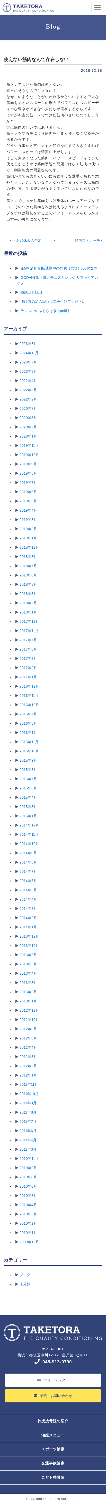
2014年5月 (28, 890)
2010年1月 (28, 1233)
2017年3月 (28, 658)
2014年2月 (28, 918)
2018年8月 (28, 557)
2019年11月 (29, 445)
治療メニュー (53, 1435)
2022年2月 (28, 399)
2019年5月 (28, 501)
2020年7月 (28, 408)
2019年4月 (28, 510)
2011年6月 (28, 1131)
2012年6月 (28, 1038)
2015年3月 (28, 807)
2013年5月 (28, 964)
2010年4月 (28, 1205)
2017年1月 (28, 677)
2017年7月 (28, 640)
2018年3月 (28, 594)
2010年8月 (28, 1177)
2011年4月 (28, 1140)
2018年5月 (28, 584)
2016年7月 (28, 714)
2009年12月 (29, 1242)
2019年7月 (28, 482)
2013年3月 (28, 983)
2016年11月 (29, 695)
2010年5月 (28, 1196)
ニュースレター (56, 1380)
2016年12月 (29, 686)
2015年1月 (28, 816)
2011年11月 (29, 1084)
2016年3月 (28, 723)
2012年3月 (28, 1057)
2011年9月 (28, 1103)
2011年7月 (28, 1121)
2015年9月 (28, 760)
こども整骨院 (53, 1477)
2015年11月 (29, 742)
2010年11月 (29, 1158)
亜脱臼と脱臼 (31, 292)
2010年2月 (28, 1223)
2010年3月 (28, 1214)
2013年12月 (29, 936)
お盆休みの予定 (28, 240)
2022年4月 (28, 381)
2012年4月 (28, 1047)
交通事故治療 (53, 1463)
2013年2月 (28, 992)
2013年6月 (28, 955)
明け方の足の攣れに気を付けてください (53, 301)
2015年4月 (28, 797)
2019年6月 (28, 492)
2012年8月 (28, 1029)
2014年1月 (28, 927)
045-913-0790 (57, 1361)
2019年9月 (28, 464)
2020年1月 (28, 436)
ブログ (25, 1275)
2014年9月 (28, 853)
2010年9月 (28, 1168)
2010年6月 (28, 1186)
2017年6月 (28, 649)
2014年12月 (29, 825)
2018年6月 (28, 575)
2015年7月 (28, 779)
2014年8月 (28, 862)
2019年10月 (29, 455)
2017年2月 (28, 668)
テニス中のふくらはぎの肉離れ (46, 311)
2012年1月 (28, 1075)
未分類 (25, 1284)
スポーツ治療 (53, 1449)
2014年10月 (29, 844)
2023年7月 (28, 362)
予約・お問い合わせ (56, 1396)
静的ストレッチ (88, 240)
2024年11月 (29, 353)
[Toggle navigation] (97, 7)
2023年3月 (28, 371)
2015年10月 (29, 751)
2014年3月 (28, 908)
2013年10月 (29, 946)
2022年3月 (28, 390)
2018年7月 (28, 566)
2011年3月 (28, 1149)
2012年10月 (29, 1020)
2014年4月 (28, 899)
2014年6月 (28, 881)
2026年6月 (28, 344)
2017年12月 (29, 621)
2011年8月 (28, 1112)
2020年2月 (28, 427)
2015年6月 (28, 788)
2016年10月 (29, 705)
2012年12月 (29, 1010)
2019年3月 (28, 520)
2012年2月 (28, 1066)
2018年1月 (28, 612)
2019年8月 (28, 473)
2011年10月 (29, 1094)
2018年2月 (28, 603)
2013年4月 (28, 973)
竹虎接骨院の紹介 (53, 1421)
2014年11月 (29, 834)
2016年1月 (28, 733)
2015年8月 (28, 770)
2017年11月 (29, 631)
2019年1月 (28, 538)
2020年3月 (28, 418)
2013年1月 (28, 1001)
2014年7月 (28, 871)
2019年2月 (28, 529)
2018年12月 (29, 547)
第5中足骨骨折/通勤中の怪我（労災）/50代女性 (59, 268)
